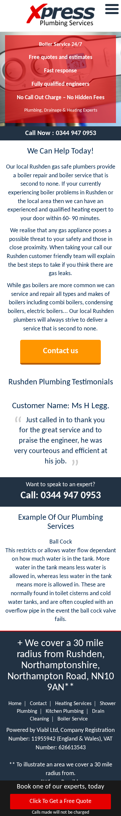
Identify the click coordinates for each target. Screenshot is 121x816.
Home (15, 703)
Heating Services (73, 703)
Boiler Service (72, 719)
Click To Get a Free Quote (60, 801)
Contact (38, 703)
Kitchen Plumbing (65, 711)
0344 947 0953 (76, 133)
